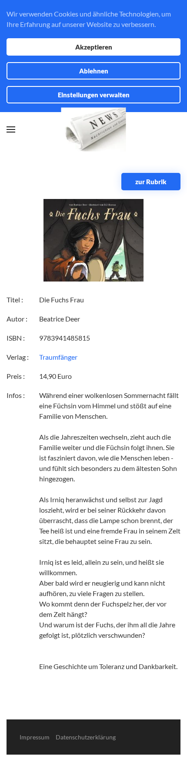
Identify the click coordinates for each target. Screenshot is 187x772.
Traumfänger (58, 357)
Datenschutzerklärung (86, 737)
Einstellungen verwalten (94, 95)
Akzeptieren (93, 47)
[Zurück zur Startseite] (93, 130)
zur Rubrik (151, 182)
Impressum (35, 737)
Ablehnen (93, 71)
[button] (11, 129)
